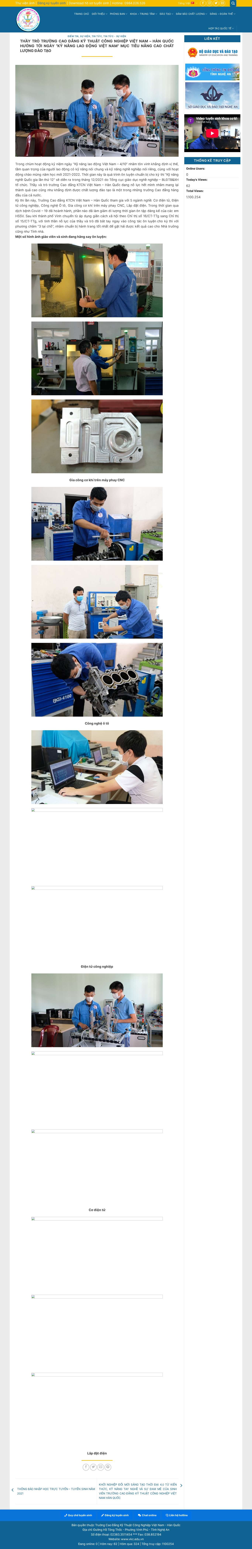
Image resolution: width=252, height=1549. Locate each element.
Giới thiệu (98, 13)
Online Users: (196, 168)
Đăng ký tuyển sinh (52, 3)
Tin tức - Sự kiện (114, 36)
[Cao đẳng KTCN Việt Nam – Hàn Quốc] (28, 19)
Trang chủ (81, 13)
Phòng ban (117, 13)
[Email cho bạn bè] (100, 1467)
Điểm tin (73, 36)
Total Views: (195, 191)
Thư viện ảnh (25, 3)
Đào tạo (165, 13)
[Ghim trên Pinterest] (108, 1467)
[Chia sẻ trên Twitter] (93, 1467)
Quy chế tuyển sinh (80, 1515)
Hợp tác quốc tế (219, 28)
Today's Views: (197, 179)
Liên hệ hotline (178, 1515)
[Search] (233, 3)
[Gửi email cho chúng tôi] (222, 3)
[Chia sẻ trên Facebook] (86, 1467)
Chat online (149, 1515)
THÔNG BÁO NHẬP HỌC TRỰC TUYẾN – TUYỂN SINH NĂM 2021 (56, 1491)
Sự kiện (85, 36)
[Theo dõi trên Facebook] (203, 3)
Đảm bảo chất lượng (190, 13)
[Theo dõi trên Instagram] (209, 3)
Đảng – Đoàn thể (221, 13)
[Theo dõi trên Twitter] (216, 3)
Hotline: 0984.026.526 (128, 3)
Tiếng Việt (184, 3)
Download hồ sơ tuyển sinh (89, 3)
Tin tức (97, 36)
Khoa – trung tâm (142, 13)
